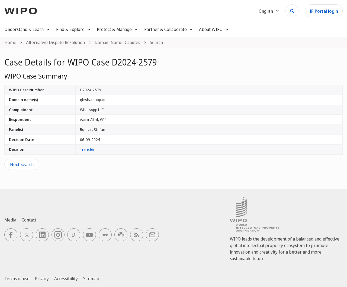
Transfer (87, 149)
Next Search (22, 164)
